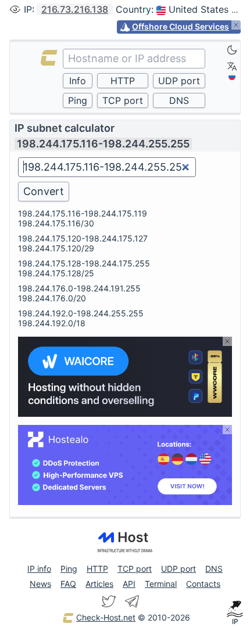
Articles (99, 584)
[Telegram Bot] (132, 601)
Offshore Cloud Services (180, 26)
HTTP (97, 569)
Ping (68, 569)
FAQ (68, 584)
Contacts (203, 584)
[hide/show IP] (15, 9)
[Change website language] (232, 66)
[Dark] (232, 50)
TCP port (134, 569)
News (40, 584)
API (129, 584)
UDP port (178, 569)
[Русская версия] (232, 76)
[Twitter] (109, 601)
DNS (214, 569)
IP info (39, 569)
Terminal (161, 584)
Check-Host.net (105, 617)
